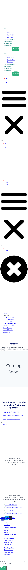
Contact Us (16, 48)
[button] (14, 113)
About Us (7, 525)
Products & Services (9, 39)
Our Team (10, 37)
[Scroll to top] (1, 568)
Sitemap (16, 564)
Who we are (10, 33)
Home (5, 28)
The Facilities (11, 35)
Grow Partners (8, 43)
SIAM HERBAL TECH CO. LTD (14, 561)
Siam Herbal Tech (14, 458)
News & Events (8, 45)
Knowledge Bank (8, 41)
